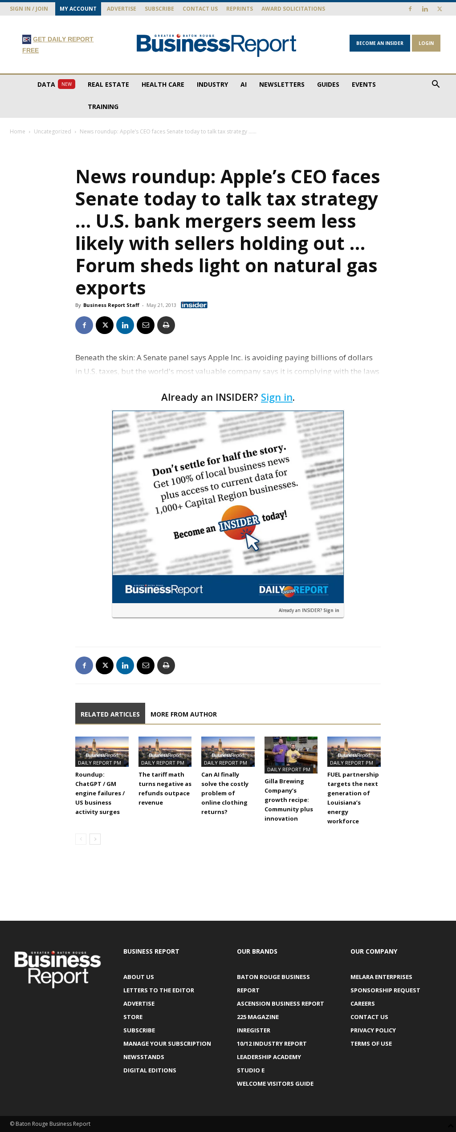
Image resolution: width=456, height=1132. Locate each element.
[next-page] (95, 839)
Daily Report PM (99, 762)
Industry (212, 84)
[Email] (146, 325)
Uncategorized (52, 131)
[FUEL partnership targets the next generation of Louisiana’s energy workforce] (354, 751)
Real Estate (108, 84)
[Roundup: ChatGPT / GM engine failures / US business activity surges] (102, 751)
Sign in (277, 396)
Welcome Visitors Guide (275, 1084)
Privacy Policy (373, 1030)
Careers (362, 1003)
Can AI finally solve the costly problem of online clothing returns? (224, 793)
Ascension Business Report (280, 1003)
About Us (138, 977)
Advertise (121, 8)
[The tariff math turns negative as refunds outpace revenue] (165, 751)
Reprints (239, 8)
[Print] (166, 325)
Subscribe (159, 8)
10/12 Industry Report (272, 1043)
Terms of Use (371, 1043)
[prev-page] (80, 839)
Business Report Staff (111, 305)
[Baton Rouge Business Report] (216, 45)
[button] (435, 85)
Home (17, 131)
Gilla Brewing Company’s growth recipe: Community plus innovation (289, 799)
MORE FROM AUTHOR (184, 714)
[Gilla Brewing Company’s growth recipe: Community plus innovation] (291, 755)
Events (364, 84)
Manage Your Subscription (167, 1043)
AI (243, 84)
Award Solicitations (293, 8)
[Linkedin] (425, 9)
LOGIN (426, 43)
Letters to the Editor (158, 990)
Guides (328, 84)
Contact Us (200, 8)
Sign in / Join (29, 8)
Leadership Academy (269, 1057)
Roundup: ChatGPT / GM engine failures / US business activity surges (100, 793)
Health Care (163, 84)
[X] (439, 9)
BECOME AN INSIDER (379, 43)
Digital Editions (149, 1070)
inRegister (253, 1030)
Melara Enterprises (381, 977)
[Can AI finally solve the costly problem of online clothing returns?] (228, 751)
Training (103, 106)
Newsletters (282, 84)
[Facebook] (410, 9)
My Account (78, 8)
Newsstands (143, 1057)
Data (54, 84)
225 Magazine (258, 1017)
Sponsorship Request (385, 990)
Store (132, 1017)
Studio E (251, 1070)
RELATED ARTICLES (110, 714)
